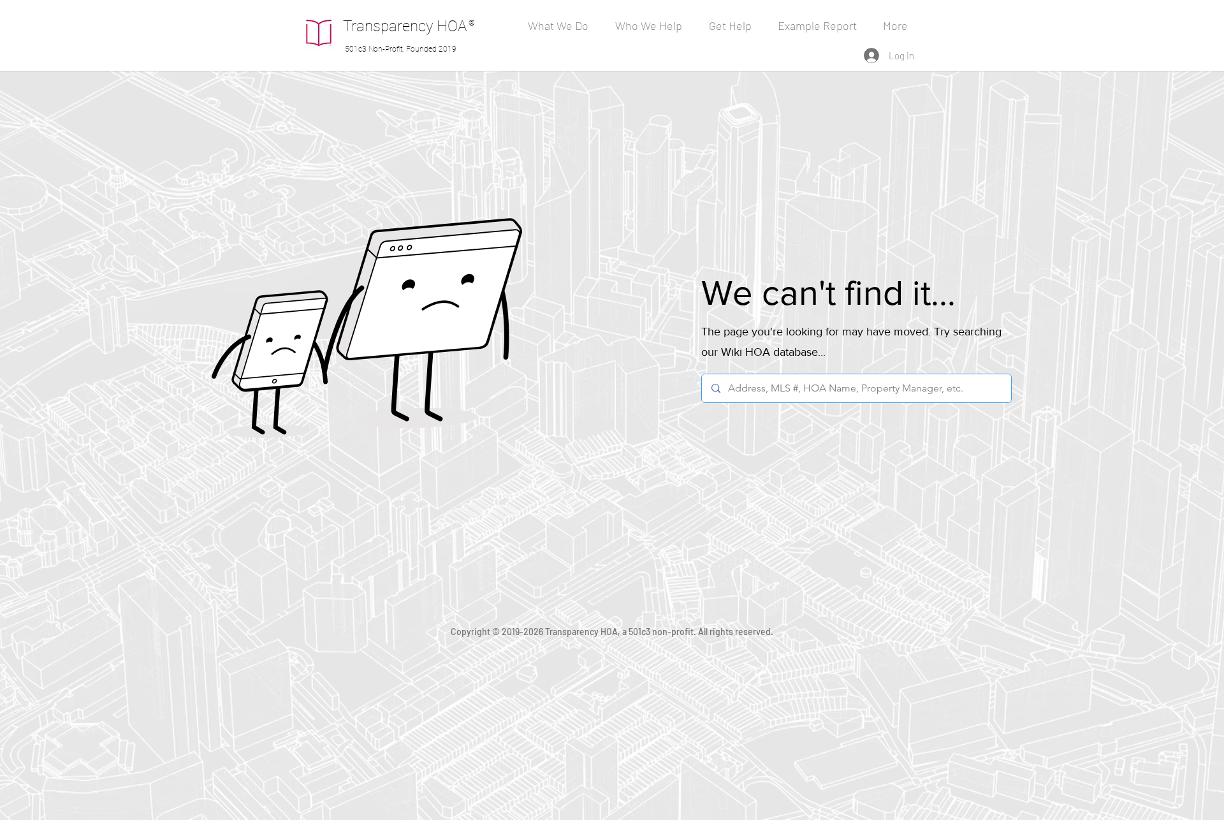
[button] (652, 25)
